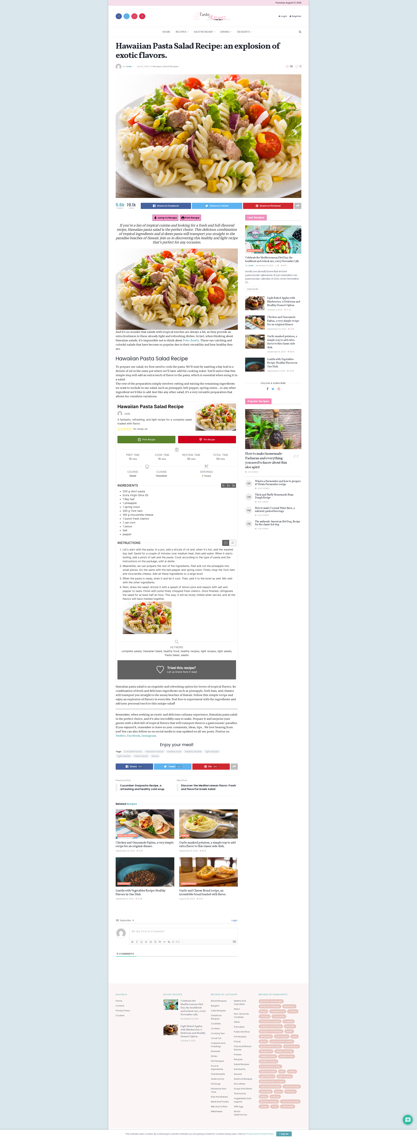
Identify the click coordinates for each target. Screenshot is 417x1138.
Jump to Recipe (167, 217)
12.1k (140, 850)
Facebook (133, 735)
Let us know (174, 671)
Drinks (225, 32)
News (237, 1009)
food (294, 1036)
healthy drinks (267, 1056)
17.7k (288, 309)
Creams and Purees (270, 1026)
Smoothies (239, 1083)
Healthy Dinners (284, 1051)
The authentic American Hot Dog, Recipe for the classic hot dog (277, 523)
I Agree (284, 1133)
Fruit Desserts (218, 1074)
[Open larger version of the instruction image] (147, 617)
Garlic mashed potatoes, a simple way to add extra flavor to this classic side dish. (207, 845)
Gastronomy (203, 32)
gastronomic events (282, 1041)
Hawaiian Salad (154, 751)
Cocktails (216, 1023)
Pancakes (239, 1026)
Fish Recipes (217, 1061)
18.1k (203, 850)
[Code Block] (164, 942)
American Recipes (270, 1006)
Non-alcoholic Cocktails (241, 1015)
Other (237, 1022)
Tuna (274, 1106)
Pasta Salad (141, 756)
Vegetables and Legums (242, 1100)
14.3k (139, 898)
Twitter (121, 735)
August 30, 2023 (186, 898)
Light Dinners (267, 1076)
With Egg (238, 1106)
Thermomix (240, 1093)
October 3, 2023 (274, 309)
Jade (129, 66)
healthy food (174, 751)
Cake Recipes (218, 1010)
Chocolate (279, 1016)
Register (296, 16)
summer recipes (290, 1101)
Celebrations (278, 1011)
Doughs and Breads (271, 1031)
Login (283, 16)
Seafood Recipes (243, 1078)
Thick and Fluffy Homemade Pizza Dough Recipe (274, 496)
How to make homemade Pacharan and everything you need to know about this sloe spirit (266, 460)
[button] (118, 429)
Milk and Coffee (219, 1106)
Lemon (292, 1071)
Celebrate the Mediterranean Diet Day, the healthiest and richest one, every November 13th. (272, 259)
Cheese (293, 1011)
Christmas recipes (270, 1021)
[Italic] (137, 942)
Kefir (282, 1071)
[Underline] (141, 942)
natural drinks (291, 1086)
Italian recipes (268, 1071)
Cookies (120, 1015)
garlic (263, 1041)
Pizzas (237, 1041)
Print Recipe (192, 217)
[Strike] (146, 942)
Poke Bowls (191, 340)
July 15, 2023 (143, 66)
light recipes (212, 751)
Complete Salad (133, 751)
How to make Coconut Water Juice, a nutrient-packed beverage (275, 509)
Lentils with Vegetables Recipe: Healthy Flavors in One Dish (140, 893)
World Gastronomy (240, 1113)
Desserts (243, 32)
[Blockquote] (160, 942)
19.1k (200, 898)
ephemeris (266, 1036)
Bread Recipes (189, 883)
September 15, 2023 (188, 850)
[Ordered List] (150, 942)
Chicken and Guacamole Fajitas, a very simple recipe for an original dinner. (144, 845)
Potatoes (290, 1091)
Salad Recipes (170, 66)
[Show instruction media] (225, 543)
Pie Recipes (240, 1036)
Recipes (181, 32)
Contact (120, 1005)
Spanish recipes (269, 1101)
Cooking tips (218, 1033)
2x (228, 485)
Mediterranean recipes (272, 1081)
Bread (263, 1011)
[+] (178, 941)
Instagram (149, 735)
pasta (278, 1091)
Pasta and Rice (242, 1031)
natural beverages (270, 1086)
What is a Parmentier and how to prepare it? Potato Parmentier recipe (278, 483)
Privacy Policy (123, 1010)
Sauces (238, 1074)
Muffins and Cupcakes (240, 1002)
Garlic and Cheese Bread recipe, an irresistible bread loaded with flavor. (202, 893)
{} (173, 941)
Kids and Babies (219, 1096)
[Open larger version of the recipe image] (215, 417)
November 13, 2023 (264, 265)
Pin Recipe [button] (209, 439)
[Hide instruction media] (232, 543)
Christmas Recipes (216, 1017)
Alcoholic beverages (271, 1001)
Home (166, 32)
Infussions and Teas (218, 1090)
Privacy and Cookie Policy (260, 1133)
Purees (185, 835)
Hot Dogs (216, 1083)
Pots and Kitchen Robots (243, 1048)
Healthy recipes (193, 751)
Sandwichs (239, 1069)
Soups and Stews (243, 1088)
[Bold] (132, 942)
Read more (252, 289)
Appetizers (289, 1006)
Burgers (215, 1005)
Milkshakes (217, 1111)
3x (233, 485)
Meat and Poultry (127, 835)
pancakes (265, 1091)
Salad (155, 756)
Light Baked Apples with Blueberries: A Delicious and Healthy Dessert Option (283, 301)
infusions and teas (270, 1066)
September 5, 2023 (124, 898)
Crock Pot (123, 883)
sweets (264, 1106)
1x (223, 485)
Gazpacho (266, 1051)
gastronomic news (270, 1046)
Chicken (264, 1016)
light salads (123, 756)
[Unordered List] (155, 942)
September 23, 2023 (125, 850)
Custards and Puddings (218, 1045)
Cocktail (288, 1021)
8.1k (285, 265)
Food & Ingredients (217, 1067)
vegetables (288, 1106)
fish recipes (282, 1036)
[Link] (169, 942)
